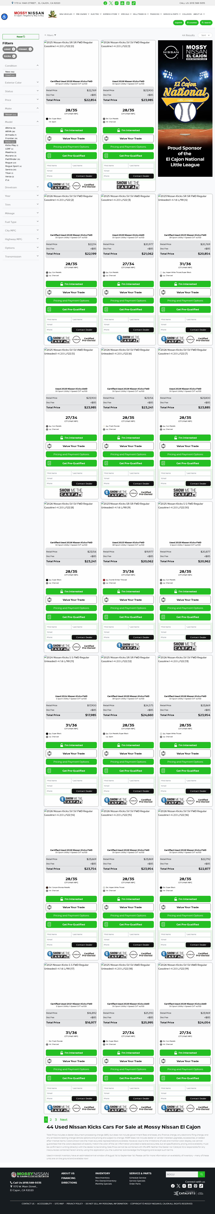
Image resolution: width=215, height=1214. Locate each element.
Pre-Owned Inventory (105, 1180)
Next (63, 1119)
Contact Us (28, 1203)
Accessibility (44, 1203)
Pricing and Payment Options (71, 146)
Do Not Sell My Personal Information (107, 1203)
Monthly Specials (103, 1183)
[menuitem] (21, 71)
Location (193, 22)
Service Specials (137, 1180)
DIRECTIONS (69, 1182)
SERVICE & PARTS (140, 1173)
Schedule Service (137, 1177)
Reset (20, 36)
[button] (4, 17)
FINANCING (68, 1178)
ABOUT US (67, 1173)
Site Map (59, 1203)
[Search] (201, 1174)
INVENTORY (102, 1173)
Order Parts (135, 1183)
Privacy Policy (75, 1203)
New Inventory (102, 1177)
